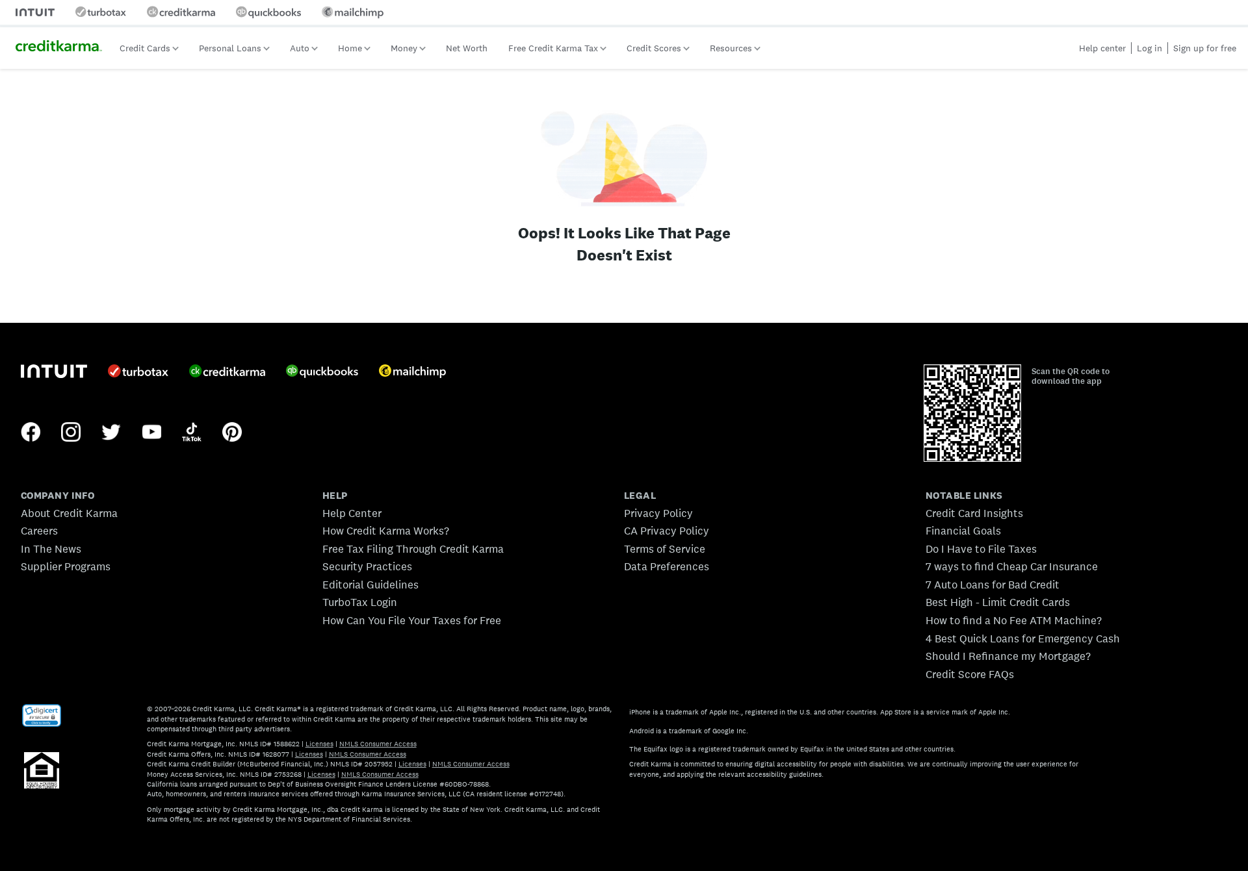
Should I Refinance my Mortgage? (1008, 656)
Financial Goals (963, 531)
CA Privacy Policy (666, 531)
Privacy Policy (658, 513)
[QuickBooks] (322, 372)
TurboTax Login (359, 602)
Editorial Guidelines (370, 584)
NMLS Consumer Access (378, 743)
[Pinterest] (232, 433)
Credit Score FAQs (970, 674)
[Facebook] (30, 433)
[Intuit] (54, 372)
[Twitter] (111, 433)
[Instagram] (71, 433)
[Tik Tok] (192, 433)
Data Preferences (666, 566)
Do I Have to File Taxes (981, 549)
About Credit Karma (69, 513)
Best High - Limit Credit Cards (998, 602)
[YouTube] (151, 433)
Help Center (352, 513)
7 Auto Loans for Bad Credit (993, 584)
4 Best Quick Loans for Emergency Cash (1023, 638)
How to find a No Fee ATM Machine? (1014, 620)
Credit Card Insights (974, 513)
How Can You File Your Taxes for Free (411, 620)
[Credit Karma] (227, 372)
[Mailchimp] (412, 372)
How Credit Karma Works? (385, 531)
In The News (51, 549)
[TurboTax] (138, 372)
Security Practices (367, 566)
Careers (39, 531)
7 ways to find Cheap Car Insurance (1012, 566)
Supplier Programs (65, 566)
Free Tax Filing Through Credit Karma (413, 549)
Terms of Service (664, 549)
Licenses (319, 743)
